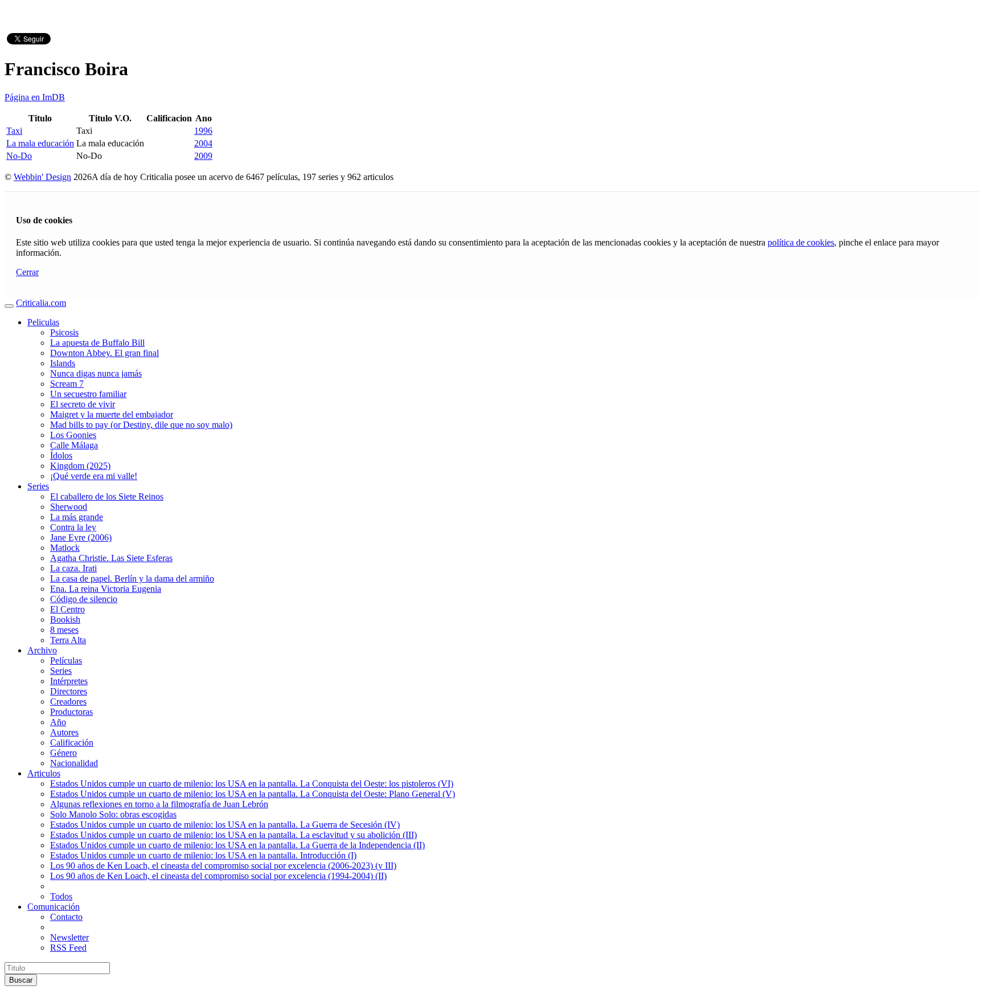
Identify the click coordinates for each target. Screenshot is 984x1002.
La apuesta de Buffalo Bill (97, 342)
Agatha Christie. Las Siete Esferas (111, 558)
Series (38, 486)
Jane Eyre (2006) (81, 537)
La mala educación (40, 143)
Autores (64, 732)
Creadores (68, 701)
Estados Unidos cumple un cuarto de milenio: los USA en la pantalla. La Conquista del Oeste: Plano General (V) (252, 794)
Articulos (43, 773)
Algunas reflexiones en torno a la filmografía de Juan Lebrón (159, 804)
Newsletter (69, 937)
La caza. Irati (73, 568)
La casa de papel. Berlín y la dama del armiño (132, 578)
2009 (203, 156)
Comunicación (53, 906)
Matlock (65, 548)
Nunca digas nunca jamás (96, 373)
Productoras (71, 712)
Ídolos (61, 455)
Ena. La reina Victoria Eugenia (105, 589)
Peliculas (43, 322)
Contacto (66, 917)
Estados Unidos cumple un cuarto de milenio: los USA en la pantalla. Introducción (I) (203, 855)
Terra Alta (68, 640)
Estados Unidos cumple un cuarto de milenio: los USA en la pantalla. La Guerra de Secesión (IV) (225, 824)
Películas (66, 660)
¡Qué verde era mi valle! (93, 476)
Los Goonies (73, 435)
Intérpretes (69, 681)
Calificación (71, 742)
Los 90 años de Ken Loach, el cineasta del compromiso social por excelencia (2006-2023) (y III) (223, 865)
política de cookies (801, 242)
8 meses (64, 630)
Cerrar (27, 272)
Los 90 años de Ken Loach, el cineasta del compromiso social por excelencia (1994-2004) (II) (218, 876)
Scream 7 (67, 383)
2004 (203, 143)
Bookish (65, 619)
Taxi (14, 131)
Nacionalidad (74, 763)
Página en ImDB (35, 97)
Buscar (20, 980)
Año (58, 722)
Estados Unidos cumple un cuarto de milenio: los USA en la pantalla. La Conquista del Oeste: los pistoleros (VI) (251, 783)
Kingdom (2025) (80, 466)
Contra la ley (73, 527)
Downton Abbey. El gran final (104, 353)
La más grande (76, 517)
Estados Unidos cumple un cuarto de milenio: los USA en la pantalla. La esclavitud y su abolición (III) (233, 835)
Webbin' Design (42, 177)
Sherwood (68, 507)
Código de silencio (83, 599)
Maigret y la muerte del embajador (111, 414)
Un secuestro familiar (88, 394)
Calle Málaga (74, 445)
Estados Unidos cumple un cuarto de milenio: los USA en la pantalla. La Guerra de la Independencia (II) (237, 845)
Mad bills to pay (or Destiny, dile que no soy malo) (141, 425)
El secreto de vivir (82, 404)
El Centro (67, 609)
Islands (62, 363)
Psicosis (64, 332)
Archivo (42, 650)
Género (63, 753)
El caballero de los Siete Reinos (106, 496)
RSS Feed (68, 947)
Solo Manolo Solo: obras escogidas (113, 814)
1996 (203, 131)
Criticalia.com (41, 303)
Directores (68, 691)
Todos (61, 896)
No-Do (19, 156)
